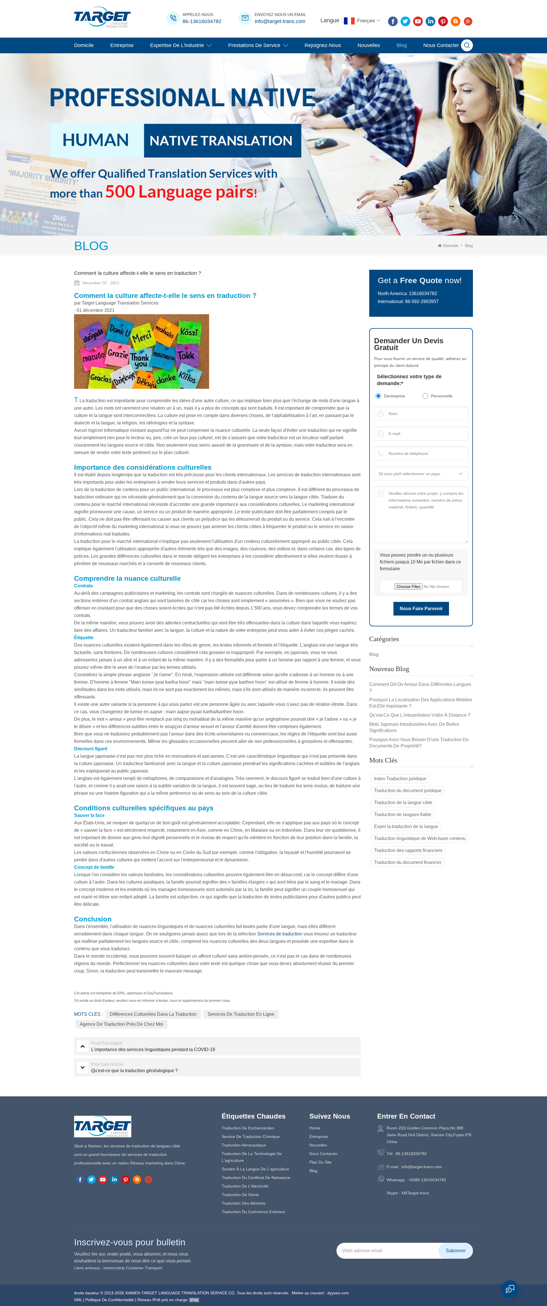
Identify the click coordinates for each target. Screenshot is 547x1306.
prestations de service (254, 45)
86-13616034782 (202, 21)
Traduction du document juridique (408, 790)
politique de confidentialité (109, 1299)
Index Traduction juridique (400, 778)
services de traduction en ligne (241, 1014)
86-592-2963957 (422, 301)
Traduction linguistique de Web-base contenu (420, 838)
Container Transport (144, 1268)
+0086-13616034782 (427, 1180)
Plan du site (320, 1162)
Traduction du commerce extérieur (253, 1211)
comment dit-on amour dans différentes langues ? (420, 687)
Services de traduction (279, 933)
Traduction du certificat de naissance (256, 1177)
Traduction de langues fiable (402, 814)
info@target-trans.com (280, 21)
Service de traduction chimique (251, 1136)
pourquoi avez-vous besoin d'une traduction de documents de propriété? (419, 742)
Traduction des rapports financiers (408, 850)
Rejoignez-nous (323, 45)
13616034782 (423, 293)
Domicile (84, 45)
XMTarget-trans (415, 1193)
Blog (402, 45)
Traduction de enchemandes (248, 1128)
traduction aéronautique (244, 1145)
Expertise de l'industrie (177, 45)
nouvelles (369, 45)
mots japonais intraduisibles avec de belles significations (414, 727)
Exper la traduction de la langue (406, 826)
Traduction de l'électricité (245, 1186)
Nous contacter (441, 45)
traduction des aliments (243, 1203)
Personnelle (441, 396)
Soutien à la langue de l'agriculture (255, 1169)
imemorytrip (114, 1268)
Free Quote (421, 280)
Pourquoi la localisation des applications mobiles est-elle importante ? (420, 702)
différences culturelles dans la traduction (153, 1014)
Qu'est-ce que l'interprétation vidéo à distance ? (419, 715)
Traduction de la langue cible (403, 802)
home (314, 1128)
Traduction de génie (240, 1194)
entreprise (122, 45)
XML (78, 1299)
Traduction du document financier (407, 862)
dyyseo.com (338, 1293)
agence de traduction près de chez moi (121, 1024)
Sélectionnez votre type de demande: (409, 380)
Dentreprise (394, 396)
